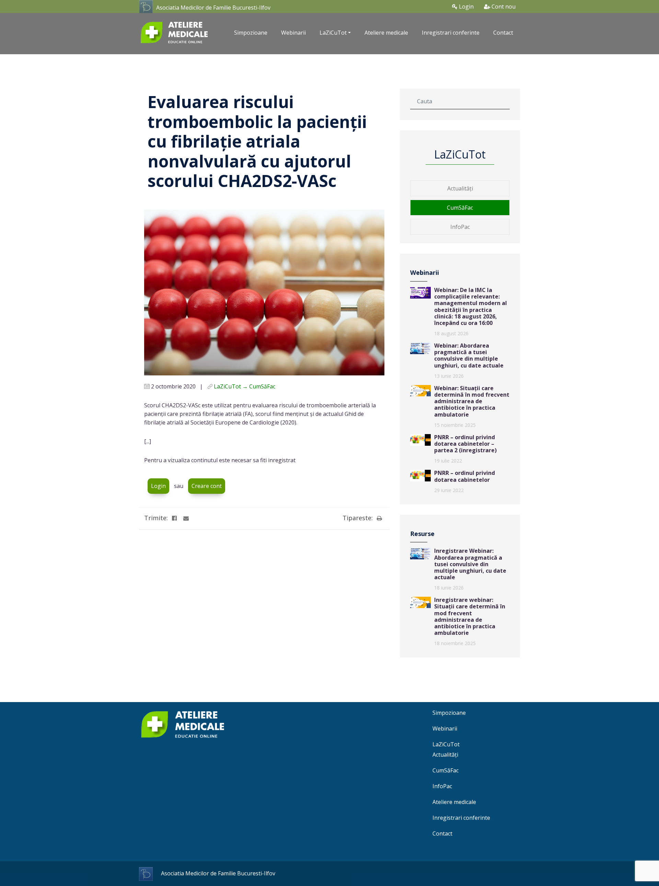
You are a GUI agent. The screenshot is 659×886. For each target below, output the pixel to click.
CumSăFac (460, 207)
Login (466, 6)
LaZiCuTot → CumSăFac (244, 386)
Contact (503, 32)
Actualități (460, 188)
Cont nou (503, 6)
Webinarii (293, 32)
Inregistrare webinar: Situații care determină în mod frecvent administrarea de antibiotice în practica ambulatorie (469, 616)
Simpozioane (250, 32)
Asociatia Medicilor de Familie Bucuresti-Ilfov (213, 7)
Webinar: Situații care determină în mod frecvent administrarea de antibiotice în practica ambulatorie (471, 401)
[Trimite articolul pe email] (186, 518)
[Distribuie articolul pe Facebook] (174, 518)
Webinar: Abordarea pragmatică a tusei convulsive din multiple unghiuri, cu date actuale (469, 355)
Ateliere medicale (386, 32)
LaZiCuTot (446, 744)
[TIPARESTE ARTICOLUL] (379, 518)
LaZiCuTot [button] (333, 32)
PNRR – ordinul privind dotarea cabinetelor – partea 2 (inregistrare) (465, 443)
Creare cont (207, 486)
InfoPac (460, 227)
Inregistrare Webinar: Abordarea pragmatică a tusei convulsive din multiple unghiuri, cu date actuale (470, 564)
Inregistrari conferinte (450, 32)
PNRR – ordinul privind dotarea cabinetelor (464, 476)
